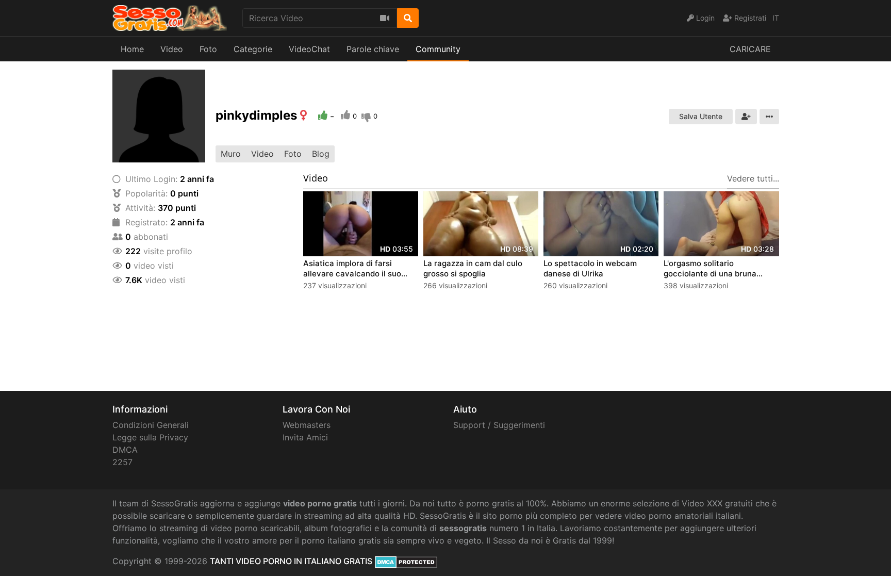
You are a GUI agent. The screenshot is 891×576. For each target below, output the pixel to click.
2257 (122, 462)
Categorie (253, 49)
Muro (231, 154)
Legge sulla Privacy (150, 437)
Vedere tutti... (753, 178)
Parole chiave (372, 49)
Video (171, 49)
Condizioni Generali (150, 425)
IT (775, 17)
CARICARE (750, 49)
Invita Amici (305, 437)
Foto (208, 49)
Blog (320, 154)
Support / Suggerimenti (499, 425)
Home (132, 49)
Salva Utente (700, 116)
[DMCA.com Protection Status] (406, 561)
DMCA (125, 450)
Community (438, 49)
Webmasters (307, 425)
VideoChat (309, 49)
